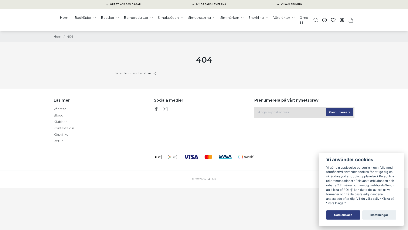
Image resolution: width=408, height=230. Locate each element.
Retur (58, 141)
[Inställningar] (342, 20)
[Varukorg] (350, 20)
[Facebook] (156, 109)
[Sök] (315, 20)
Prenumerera (339, 112)
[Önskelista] (333, 20)
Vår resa (60, 109)
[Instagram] (165, 109)
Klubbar (60, 122)
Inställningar (379, 215)
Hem (57, 37)
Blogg (58, 115)
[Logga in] (324, 20)
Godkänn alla (343, 215)
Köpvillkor (62, 134)
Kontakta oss (64, 128)
